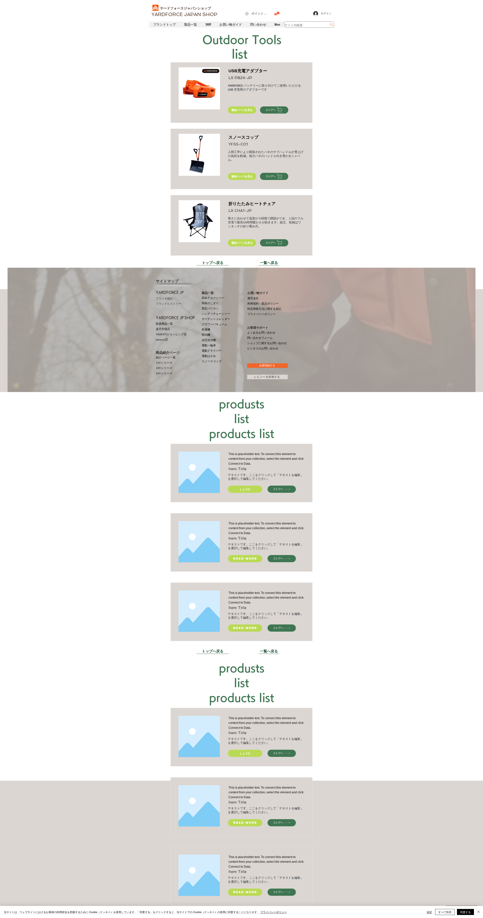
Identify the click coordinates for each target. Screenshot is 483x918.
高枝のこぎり (210, 303)
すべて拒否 (444, 912)
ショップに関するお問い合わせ (267, 343)
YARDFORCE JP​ (170, 292)
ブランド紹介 (164, 298)
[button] (276, 13)
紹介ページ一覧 (166, 357)
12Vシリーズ (164, 362)
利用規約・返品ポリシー (262, 303)
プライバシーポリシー (261, 314)
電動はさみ (209, 356)
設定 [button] (429, 912)
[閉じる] (478, 912)
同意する (465, 912)
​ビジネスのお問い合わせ (262, 348)
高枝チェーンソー (213, 297)
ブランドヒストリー (168, 303)
